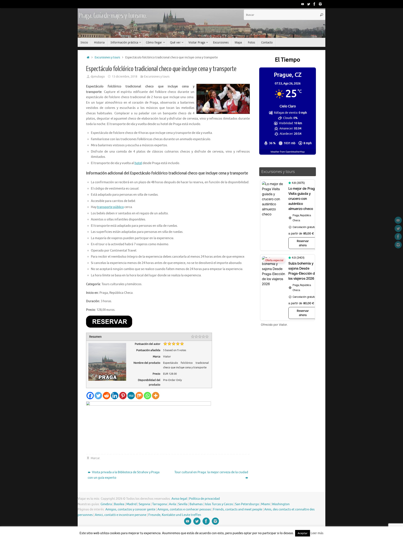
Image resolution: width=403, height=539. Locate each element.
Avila (172, 504)
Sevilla (182, 504)
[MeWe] (131, 395)
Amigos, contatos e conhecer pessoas (184, 509)
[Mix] (139, 395)
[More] (155, 395)
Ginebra (106, 504)
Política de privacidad (204, 499)
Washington (281, 504)
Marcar (95, 458)
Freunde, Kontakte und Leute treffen (174, 515)
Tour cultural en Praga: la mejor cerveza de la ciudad (211, 472)
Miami (265, 504)
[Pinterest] (123, 395)
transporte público (110, 207)
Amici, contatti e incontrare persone (120, 515)
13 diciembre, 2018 (124, 76)
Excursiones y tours (107, 57)
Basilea (119, 504)
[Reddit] (106, 395)
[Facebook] (314, 4)
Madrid (131, 504)
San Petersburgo (247, 504)
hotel (138, 163)
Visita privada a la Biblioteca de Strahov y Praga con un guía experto (124, 475)
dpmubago (98, 76)
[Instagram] (320, 4)
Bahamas (196, 504)
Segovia (144, 504)
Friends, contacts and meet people (237, 509)
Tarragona (159, 504)
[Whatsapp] (147, 395)
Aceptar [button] (302, 533)
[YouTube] (303, 4)
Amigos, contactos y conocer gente (130, 509)
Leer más (317, 533)
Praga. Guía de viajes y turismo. (113, 16)
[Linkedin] (114, 395)
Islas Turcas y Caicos (219, 504)
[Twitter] (308, 4)
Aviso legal (179, 499)
